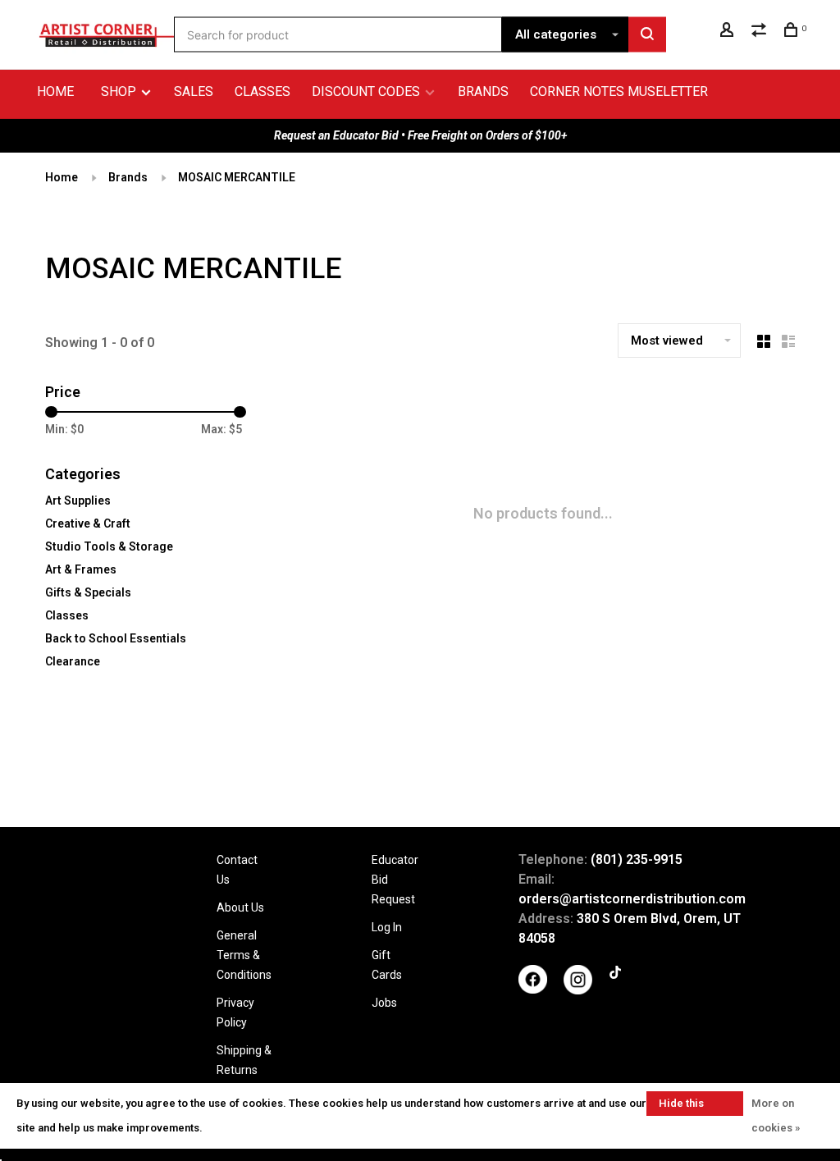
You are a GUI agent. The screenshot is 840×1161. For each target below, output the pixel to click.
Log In (387, 927)
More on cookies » (775, 1115)
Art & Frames (80, 569)
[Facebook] (532, 989)
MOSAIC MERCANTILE (236, 177)
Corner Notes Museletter (619, 91)
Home (55, 91)
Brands (483, 91)
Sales (193, 91)
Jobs (384, 1002)
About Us (240, 907)
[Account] (728, 32)
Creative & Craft (87, 523)
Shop (120, 91)
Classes (262, 91)
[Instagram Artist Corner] (578, 990)
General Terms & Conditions (244, 955)
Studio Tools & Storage (109, 546)
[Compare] (760, 32)
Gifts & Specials (88, 592)
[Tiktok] (615, 974)
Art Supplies (78, 500)
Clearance (72, 661)
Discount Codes (366, 91)
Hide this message (682, 1106)
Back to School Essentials (115, 638)
